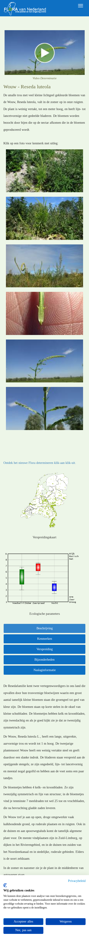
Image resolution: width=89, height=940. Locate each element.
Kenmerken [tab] (44, 638)
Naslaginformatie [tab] (45, 670)
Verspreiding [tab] (45, 649)
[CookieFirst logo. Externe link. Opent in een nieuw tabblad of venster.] (5, 885)
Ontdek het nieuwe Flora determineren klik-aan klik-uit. (39, 463)
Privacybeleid (77, 881)
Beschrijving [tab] (45, 628)
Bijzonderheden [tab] (44, 659)
